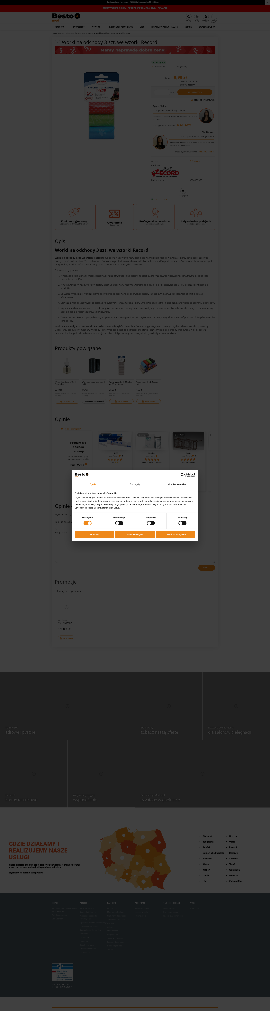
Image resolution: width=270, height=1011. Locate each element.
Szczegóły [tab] (135, 484)
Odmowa (94, 534)
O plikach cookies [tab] (177, 484)
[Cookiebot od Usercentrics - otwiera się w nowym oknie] (183, 475)
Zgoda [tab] (93, 484)
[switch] (119, 523)
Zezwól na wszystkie (175, 534)
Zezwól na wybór (135, 534)
